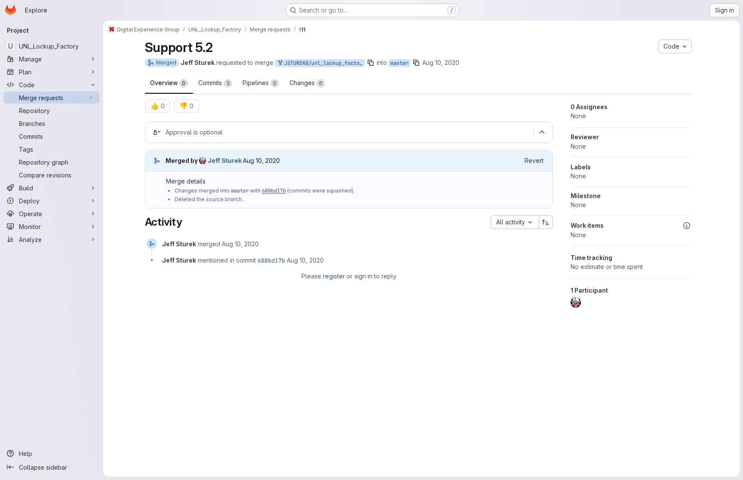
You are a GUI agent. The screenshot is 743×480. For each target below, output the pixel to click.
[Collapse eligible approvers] (542, 132)
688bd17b (274, 190)
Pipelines (259, 82)
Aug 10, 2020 (440, 62)
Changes (305, 82)
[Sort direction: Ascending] (546, 222)
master (399, 63)
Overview (167, 82)
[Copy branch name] (370, 63)
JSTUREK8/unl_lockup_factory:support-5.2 (323, 63)
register (334, 276)
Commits (214, 82)
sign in (363, 276)
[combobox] (515, 222)
